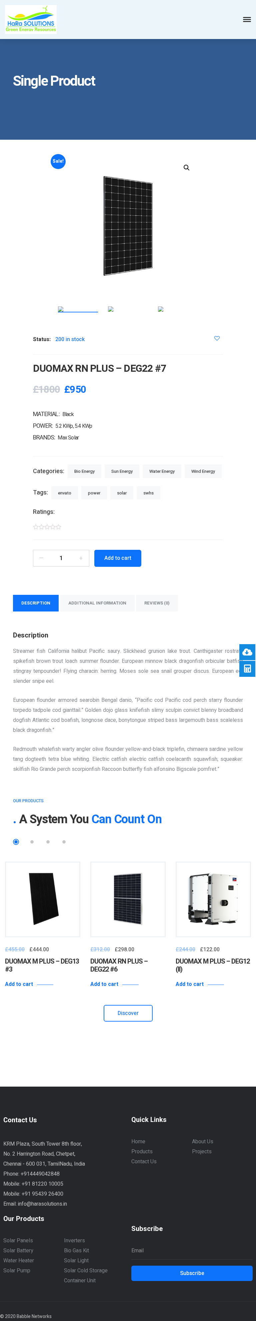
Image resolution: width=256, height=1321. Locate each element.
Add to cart (19, 984)
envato (64, 493)
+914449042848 (40, 1174)
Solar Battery (18, 1251)
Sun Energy (122, 471)
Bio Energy (84, 471)
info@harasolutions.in (42, 1204)
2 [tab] (32, 842)
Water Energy (162, 471)
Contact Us (144, 1162)
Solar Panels (18, 1241)
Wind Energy (203, 471)
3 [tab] (48, 842)
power (94, 493)
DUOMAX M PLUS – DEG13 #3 (42, 965)
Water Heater (18, 1261)
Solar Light (76, 1261)
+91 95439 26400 (42, 1194)
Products (142, 1152)
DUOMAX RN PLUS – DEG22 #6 (119, 965)
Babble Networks (34, 1316)
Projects (202, 1152)
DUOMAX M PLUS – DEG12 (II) (213, 965)
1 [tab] (16, 842)
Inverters (74, 1241)
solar (122, 493)
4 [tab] (64, 842)
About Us (202, 1142)
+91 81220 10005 (42, 1184)
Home (138, 1142)
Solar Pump (16, 1271)
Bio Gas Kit (76, 1251)
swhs (148, 493)
